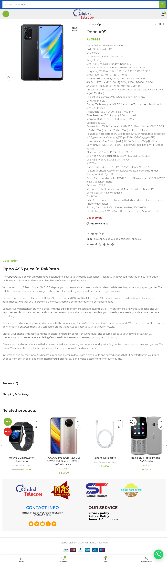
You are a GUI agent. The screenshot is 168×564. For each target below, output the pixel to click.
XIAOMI (63, 468)
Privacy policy (98, 513)
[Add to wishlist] (36, 421)
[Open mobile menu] (6, 14)
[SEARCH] (162, 4)
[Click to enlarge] (8, 76)
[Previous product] (156, 24)
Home (90, 24)
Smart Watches (21, 465)
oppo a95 (137, 238)
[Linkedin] (54, 523)
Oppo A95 (13, 276)
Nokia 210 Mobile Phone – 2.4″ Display (146, 459)
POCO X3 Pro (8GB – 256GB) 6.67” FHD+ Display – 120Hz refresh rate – (63, 461)
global (108, 238)
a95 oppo (99, 238)
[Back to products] (160, 24)
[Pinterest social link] (104, 244)
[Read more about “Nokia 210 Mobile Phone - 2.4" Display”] (161, 427)
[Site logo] (84, 13)
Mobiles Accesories (105, 462)
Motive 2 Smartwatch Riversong (21, 459)
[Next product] (164, 24)
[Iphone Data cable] (105, 436)
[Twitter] (36, 523)
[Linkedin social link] (108, 244)
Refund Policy (98, 516)
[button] (36, 427)
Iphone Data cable (105, 457)
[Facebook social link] (96, 244)
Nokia (146, 465)
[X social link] (100, 244)
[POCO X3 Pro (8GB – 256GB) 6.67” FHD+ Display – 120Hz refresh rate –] (63, 436)
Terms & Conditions (103, 519)
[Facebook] (31, 523)
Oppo (100, 24)
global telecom (122, 238)
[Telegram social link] (112, 244)
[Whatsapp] (48, 523)
